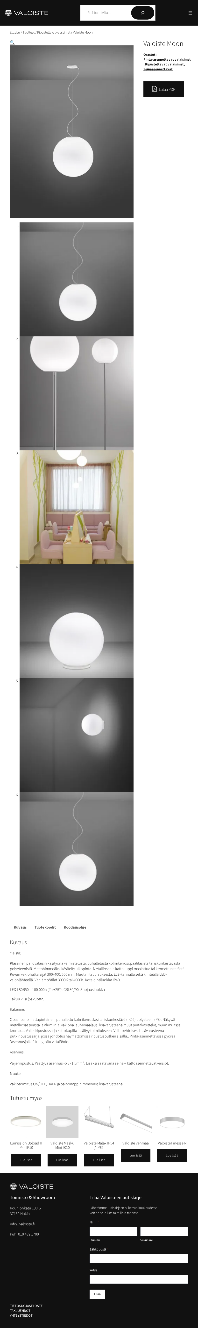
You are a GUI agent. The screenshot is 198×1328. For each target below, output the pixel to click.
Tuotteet (29, 32)
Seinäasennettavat (158, 69)
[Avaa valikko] (190, 13)
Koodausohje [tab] (75, 927)
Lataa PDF (166, 89)
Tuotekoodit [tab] (45, 927)
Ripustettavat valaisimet (53, 32)
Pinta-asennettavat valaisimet (167, 59)
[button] (12, 42)
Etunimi (95, 1240)
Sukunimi (146, 1240)
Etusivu (15, 32)
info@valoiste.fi (22, 1224)
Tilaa (97, 1294)
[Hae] (142, 13)
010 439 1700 (28, 1234)
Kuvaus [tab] (20, 927)
